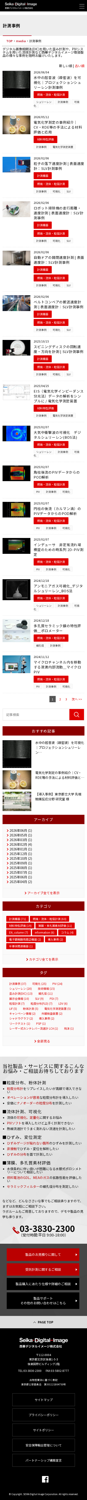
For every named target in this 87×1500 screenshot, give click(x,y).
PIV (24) (57, 983)
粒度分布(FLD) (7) (41, 1003)
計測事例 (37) (17, 983)
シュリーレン (44, 102)
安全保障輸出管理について (44, 1445)
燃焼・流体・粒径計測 (51, 94)
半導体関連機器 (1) (21, 946)
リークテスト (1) (19, 1023)
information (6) (44, 932)
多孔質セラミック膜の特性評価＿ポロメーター (57, 628)
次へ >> (77, 699)
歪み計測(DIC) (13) (20, 993)
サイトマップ (44, 1399)
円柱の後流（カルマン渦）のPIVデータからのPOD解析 (57, 511)
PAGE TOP (45, 1322)
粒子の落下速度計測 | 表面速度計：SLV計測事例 (59, 166)
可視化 (56, 191)
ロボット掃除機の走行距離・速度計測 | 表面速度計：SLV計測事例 (59, 212)
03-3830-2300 (47, 1228)
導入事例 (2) (55, 939)
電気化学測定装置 (63, 147)
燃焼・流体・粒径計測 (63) (49, 919)
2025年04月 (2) (21, 881)
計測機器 (42, 176)
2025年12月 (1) (21, 853)
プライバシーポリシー (44, 1415)
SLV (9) (39, 998)
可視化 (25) (39, 983)
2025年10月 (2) (21, 858)
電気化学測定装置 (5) (57, 1008)
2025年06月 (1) (21, 877)
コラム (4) (67, 932)
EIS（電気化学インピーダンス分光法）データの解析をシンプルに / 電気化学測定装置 (59, 396)
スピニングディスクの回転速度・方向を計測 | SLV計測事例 (59, 349)
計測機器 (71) (17, 919)
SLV (69, 191)
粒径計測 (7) (17, 1003)
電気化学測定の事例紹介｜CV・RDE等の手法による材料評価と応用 (58, 127)
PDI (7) (54, 998)
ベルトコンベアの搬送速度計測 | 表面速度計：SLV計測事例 (59, 304)
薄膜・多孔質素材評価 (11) (55, 926)
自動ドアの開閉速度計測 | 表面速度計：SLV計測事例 (59, 260)
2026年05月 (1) (21, 835)
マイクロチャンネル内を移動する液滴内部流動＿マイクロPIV (57, 667)
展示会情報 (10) (19, 998)
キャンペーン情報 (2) (22, 1013)
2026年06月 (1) (21, 830)
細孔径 (40, 645)
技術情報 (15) (46, 988)
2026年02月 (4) (21, 844)
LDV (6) (63, 1003)
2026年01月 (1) (21, 849)
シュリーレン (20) (20, 988)
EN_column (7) (18, 932)
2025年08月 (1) (21, 867)
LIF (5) (13, 1008)
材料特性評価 (45, 139)
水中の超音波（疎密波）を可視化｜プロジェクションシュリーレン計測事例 (57, 82)
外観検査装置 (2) (52, 1013)
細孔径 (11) (46, 993)
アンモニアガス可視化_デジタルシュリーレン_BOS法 (58, 588)
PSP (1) (41, 1023)
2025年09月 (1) (21, 863)
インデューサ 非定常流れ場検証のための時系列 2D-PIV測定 (59, 549)
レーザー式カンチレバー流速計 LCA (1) (33, 1028)
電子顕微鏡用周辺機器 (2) (25, 939)
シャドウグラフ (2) (21, 1018)
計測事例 (63, 102)
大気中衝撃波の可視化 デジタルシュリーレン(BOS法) (57, 435)
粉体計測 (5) (30, 1008)
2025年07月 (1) (21, 872)
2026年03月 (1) (21, 839)
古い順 (79, 65)
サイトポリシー (43, 1430)
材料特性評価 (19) (20, 926)
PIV (38, 491)
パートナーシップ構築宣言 (44, 1460)
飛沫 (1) (69, 1028)
